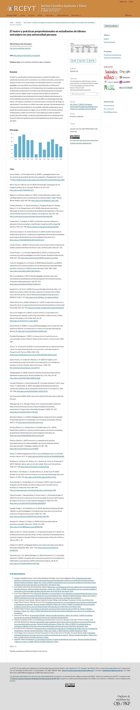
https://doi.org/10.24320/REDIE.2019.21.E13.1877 (27, 435)
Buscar (129, 15)
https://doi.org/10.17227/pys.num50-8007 (24, 449)
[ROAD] (111, 79)
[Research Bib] (109, 90)
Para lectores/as (109, 105)
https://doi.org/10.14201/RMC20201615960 (25, 378)
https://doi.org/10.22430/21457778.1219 (24, 412)
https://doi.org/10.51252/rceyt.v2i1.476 (26, 55)
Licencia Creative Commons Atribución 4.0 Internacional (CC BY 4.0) (35, 678)
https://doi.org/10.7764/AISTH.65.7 (22, 190)
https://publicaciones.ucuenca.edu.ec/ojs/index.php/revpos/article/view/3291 (38, 180)
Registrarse (123, 2)
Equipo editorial (62, 15)
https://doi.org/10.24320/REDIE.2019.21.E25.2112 (27, 240)
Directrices (76, 15)
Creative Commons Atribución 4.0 (80, 143)
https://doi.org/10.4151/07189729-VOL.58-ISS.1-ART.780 (29, 516)
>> (15, 646)
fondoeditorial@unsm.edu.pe (112, 670)
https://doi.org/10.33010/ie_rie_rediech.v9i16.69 (41, 297)
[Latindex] (111, 73)
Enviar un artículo (111, 26)
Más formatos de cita (78, 94)
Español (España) (109, 42)
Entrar (131, 2)
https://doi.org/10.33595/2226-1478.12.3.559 (32, 391)
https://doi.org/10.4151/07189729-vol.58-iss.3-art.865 (39, 258)
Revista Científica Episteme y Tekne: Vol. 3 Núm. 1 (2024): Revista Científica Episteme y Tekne (55, 631)
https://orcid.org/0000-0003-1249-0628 (20, 48)
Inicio (11, 22)
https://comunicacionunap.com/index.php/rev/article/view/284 (31, 216)
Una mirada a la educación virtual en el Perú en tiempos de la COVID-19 (55, 609)
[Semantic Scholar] (111, 83)
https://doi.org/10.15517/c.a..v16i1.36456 (24, 321)
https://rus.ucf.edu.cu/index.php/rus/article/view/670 (46, 308)
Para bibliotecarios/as (110, 112)
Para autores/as (109, 109)
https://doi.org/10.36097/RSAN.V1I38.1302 (24, 563)
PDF (74, 61)
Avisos (40, 15)
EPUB (92, 61)
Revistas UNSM (12, 15)
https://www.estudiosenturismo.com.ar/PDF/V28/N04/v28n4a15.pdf (33, 355)
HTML (83, 61)
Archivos (31, 15)
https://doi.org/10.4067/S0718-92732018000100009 (46, 456)
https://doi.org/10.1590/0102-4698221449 (32, 331)
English (106, 39)
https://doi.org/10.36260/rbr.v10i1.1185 (44, 200)
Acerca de (49, 15)
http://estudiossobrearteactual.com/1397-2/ (25, 368)
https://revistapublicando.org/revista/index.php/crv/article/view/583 (33, 490)
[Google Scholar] (124, 73)
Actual (22, 15)
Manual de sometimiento (112, 58)
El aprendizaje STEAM (37, 615)
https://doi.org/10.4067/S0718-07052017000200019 (28, 503)
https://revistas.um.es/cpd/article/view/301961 (43, 227)
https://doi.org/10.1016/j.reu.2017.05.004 (35, 467)
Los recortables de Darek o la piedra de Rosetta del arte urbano (56, 639)
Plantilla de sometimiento (112, 55)
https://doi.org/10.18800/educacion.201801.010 (26, 527)
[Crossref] (124, 78)
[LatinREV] (124, 83)
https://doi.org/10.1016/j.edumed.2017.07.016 (40, 477)
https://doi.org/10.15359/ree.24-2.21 (30, 422)
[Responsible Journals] (125, 88)
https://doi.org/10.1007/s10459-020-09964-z (25, 271)
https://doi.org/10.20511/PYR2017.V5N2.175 (25, 284)
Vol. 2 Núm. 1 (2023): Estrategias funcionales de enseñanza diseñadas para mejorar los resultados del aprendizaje (59, 22)
